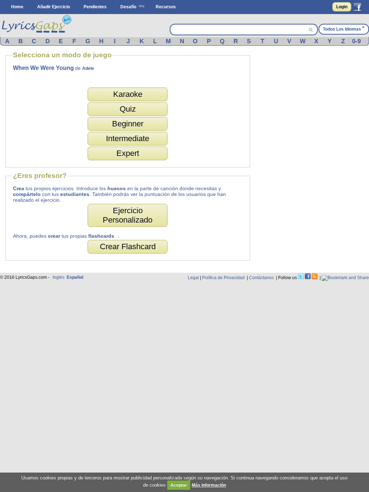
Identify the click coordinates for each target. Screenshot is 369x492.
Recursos (166, 6)
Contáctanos (261, 277)
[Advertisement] (313, 159)
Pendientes (95, 6)
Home (17, 6)
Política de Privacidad (223, 277)
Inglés (59, 277)
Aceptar (178, 485)
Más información (209, 485)
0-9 (356, 41)
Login (341, 6)
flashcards (101, 236)
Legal (193, 277)
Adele (88, 68)
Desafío (128, 6)
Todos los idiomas (342, 29)
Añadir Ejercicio (53, 6)
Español (75, 277)
